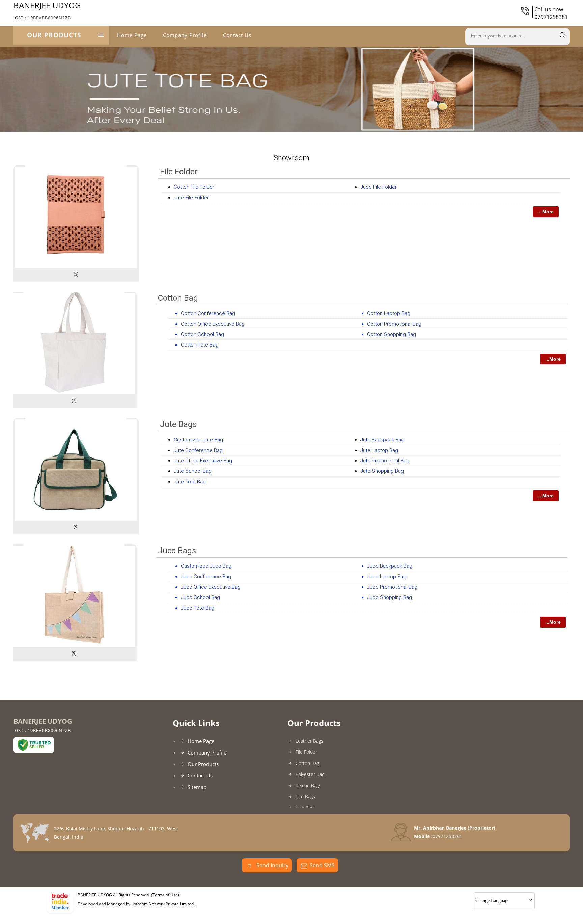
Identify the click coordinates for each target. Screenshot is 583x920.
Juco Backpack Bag (389, 566)
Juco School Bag (200, 597)
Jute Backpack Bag (382, 440)
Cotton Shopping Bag (391, 334)
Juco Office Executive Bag (211, 587)
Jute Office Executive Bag (203, 461)
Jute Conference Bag (198, 450)
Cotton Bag (178, 298)
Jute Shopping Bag (382, 471)
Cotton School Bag (202, 334)
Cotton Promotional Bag (394, 324)
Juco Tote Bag (197, 608)
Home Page (132, 35)
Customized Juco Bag (206, 566)
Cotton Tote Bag (199, 345)
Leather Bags (309, 741)
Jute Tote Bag (190, 482)
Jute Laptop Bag (379, 450)
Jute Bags (178, 424)
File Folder (179, 171)
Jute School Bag (193, 471)
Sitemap (197, 787)
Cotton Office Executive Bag (213, 324)
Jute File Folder (191, 198)
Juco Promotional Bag (392, 587)
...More (546, 211)
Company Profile (185, 35)
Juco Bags (177, 550)
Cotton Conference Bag (208, 313)
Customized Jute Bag (198, 440)
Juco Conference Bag (206, 576)
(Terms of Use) (165, 895)
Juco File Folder (378, 187)
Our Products (54, 35)
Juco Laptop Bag (386, 576)
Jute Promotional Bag (384, 461)
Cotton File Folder (194, 187)
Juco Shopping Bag (389, 597)
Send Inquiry (271, 865)
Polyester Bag (310, 774)
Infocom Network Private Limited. (164, 904)
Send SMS (322, 865)
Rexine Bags (308, 785)
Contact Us (237, 35)
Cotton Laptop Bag (388, 313)
